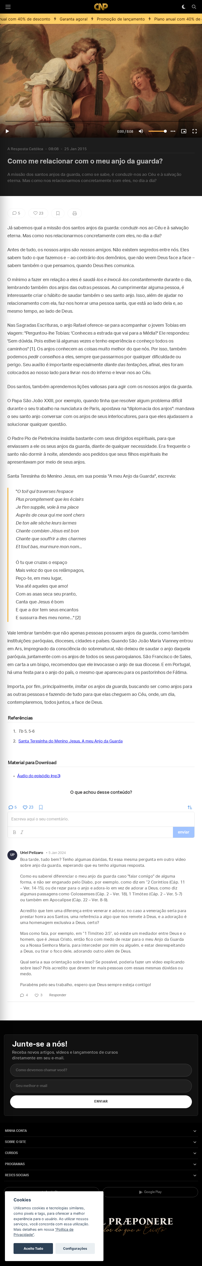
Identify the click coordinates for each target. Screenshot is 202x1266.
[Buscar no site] (194, 7)
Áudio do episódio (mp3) (38, 776)
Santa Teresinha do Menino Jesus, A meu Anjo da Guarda (70, 741)
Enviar (100, 1101)
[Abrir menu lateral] (7, 6)
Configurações (75, 1248)
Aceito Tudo (33, 1248)
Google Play (153, 1192)
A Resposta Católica (25, 149)
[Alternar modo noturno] (183, 7)
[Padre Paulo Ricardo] (101, 6)
